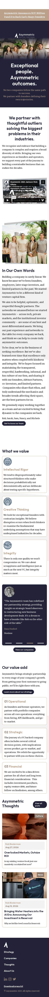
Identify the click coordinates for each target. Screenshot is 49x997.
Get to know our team (14, 423)
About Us (9, 970)
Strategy (9, 951)
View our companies (24, 650)
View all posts (38, 804)
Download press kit (13, 986)
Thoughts (9, 964)
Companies (10, 958)
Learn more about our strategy (18, 692)
